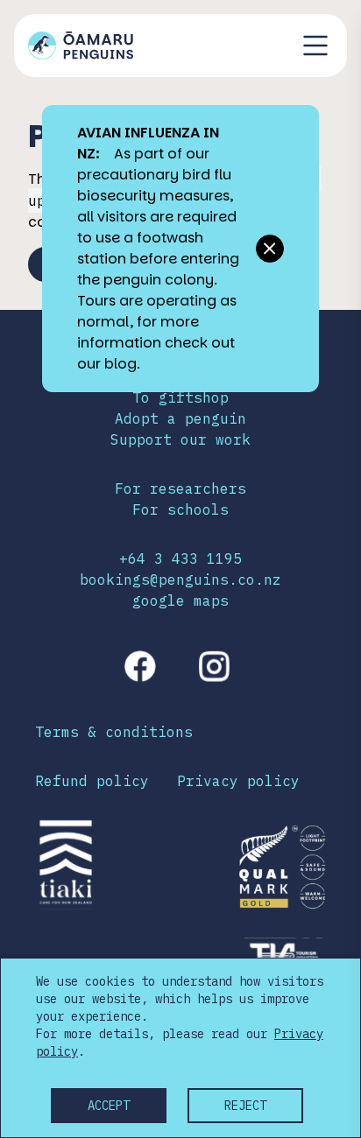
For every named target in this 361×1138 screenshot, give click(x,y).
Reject (245, 1105)
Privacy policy (238, 781)
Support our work (180, 439)
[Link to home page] (80, 45)
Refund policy (92, 781)
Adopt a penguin (180, 418)
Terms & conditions (114, 732)
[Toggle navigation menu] (315, 45)
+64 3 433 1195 (180, 558)
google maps (180, 600)
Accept (109, 1105)
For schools (180, 509)
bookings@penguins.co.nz (180, 579)
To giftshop (180, 397)
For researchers (180, 488)
